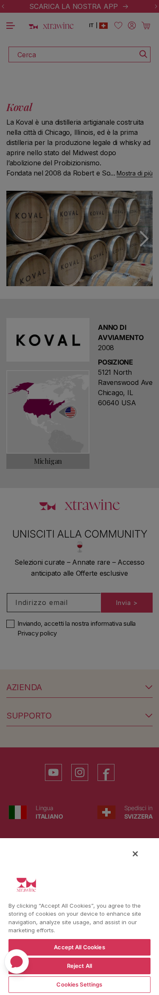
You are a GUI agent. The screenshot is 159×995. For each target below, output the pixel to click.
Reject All (79, 965)
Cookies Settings (79, 984)
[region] (79, 916)
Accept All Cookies (79, 947)
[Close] (135, 853)
